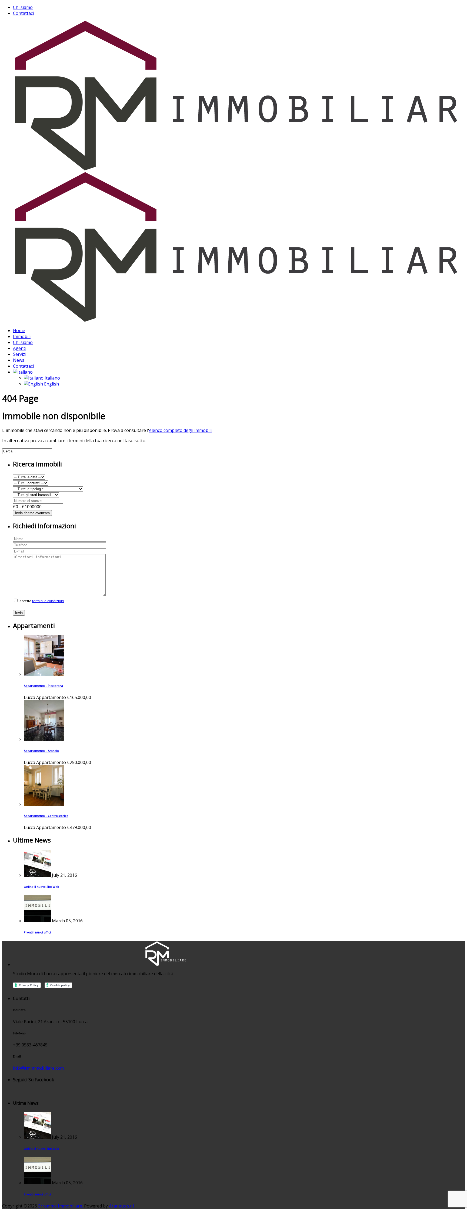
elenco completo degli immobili (180, 430)
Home (19, 330)
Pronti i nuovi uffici (37, 932)
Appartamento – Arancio (41, 751)
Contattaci (23, 13)
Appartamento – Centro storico (46, 816)
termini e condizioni (48, 600)
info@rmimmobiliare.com (38, 1068)
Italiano (52, 378)
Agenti (19, 348)
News (18, 360)
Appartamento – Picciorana (43, 686)
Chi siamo (23, 7)
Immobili (22, 336)
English (51, 384)
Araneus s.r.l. (122, 1206)
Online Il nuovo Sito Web (41, 887)
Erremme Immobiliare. (60, 1206)
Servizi (19, 354)
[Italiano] (23, 372)
